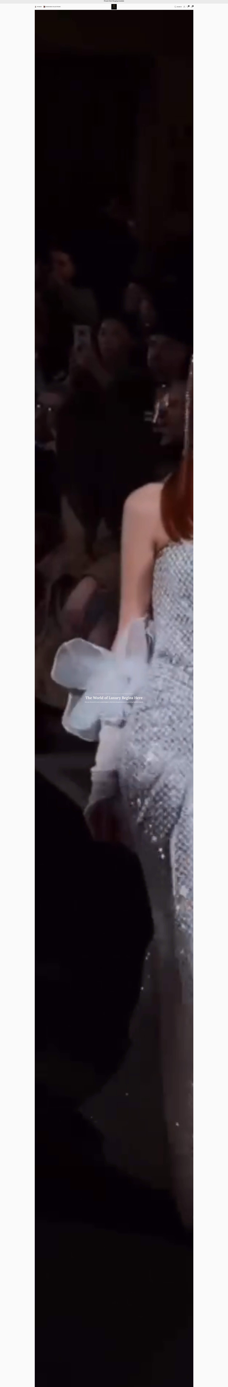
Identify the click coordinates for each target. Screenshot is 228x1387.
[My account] (184, 7)
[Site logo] (114, 6)
